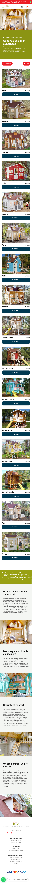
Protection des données (16, 861)
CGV (16, 865)
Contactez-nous (16, 842)
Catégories (8, 64)
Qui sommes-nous (16, 840)
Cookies (16, 863)
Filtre (27, 64)
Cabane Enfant (14, 37)
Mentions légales (16, 859)
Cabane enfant (16, 848)
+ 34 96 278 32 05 (16, 831)
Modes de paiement (16, 857)
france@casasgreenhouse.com (16, 833)
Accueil (7, 37)
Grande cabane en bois (16, 850)
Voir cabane (16, 94)
